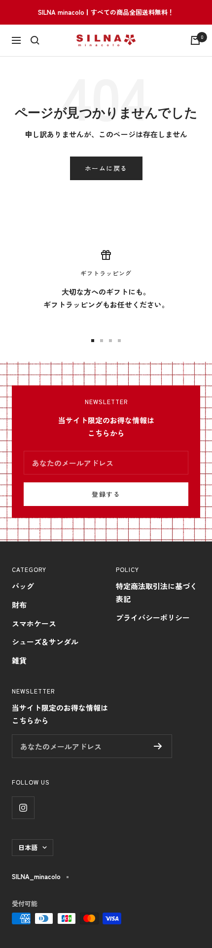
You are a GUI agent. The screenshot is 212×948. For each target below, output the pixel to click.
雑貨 (19, 660)
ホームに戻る (106, 168)
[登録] (158, 746)
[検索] (35, 40)
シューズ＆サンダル (45, 641)
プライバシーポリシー (153, 617)
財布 (19, 605)
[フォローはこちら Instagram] (23, 807)
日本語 (27, 847)
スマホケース (34, 623)
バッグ (23, 586)
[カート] (195, 40)
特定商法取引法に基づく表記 (156, 592)
